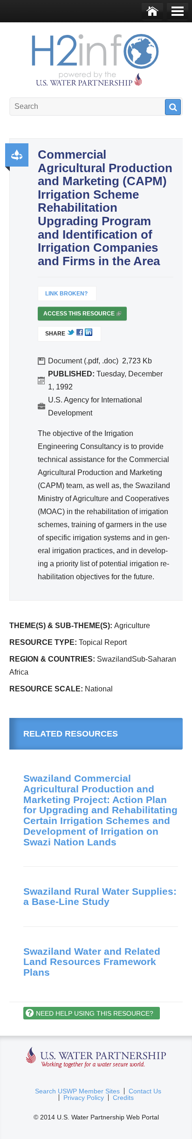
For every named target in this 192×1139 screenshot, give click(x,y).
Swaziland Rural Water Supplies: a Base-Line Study (100, 896)
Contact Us (145, 1091)
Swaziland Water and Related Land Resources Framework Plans (91, 962)
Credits (123, 1097)
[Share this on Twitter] (71, 334)
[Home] (152, 11)
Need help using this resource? (94, 1013)
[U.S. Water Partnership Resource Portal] (96, 58)
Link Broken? (66, 293)
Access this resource (81, 315)
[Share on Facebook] (79, 334)
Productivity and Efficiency (16, 155)
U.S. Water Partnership (96, 1058)
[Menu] (177, 11)
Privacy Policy (83, 1097)
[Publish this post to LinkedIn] (88, 334)
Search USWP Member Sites (77, 1091)
